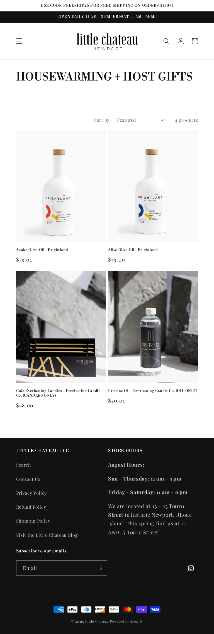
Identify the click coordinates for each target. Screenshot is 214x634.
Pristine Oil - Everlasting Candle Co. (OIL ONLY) (153, 391)
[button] (19, 41)
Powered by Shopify (126, 621)
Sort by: (102, 120)
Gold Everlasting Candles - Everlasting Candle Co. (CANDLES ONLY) (58, 393)
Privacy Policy (31, 493)
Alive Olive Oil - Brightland (133, 250)
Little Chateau (97, 621)
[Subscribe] (100, 568)
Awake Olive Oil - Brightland (42, 250)
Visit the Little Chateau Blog (47, 535)
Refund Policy (31, 507)
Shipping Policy (33, 521)
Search (23, 465)
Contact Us (28, 479)
